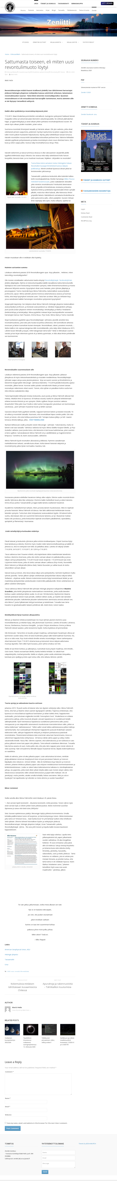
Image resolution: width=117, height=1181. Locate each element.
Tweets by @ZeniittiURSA (87, 1144)
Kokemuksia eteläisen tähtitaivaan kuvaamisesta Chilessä (22, 987)
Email (7, 1107)
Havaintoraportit (24, 72)
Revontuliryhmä (25, 971)
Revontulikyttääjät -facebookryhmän (58, 280)
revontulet (17, 971)
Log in (83, 209)
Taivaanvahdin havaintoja (96, 191)
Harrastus (39, 10)
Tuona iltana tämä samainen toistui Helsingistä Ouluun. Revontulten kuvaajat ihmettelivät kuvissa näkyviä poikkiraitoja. (51, 166)
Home (7, 54)
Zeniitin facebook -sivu (89, 114)
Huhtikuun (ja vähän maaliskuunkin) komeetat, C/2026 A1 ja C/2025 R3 (67, 1041)
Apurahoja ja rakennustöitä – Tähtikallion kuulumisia (58, 985)
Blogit (54, 10)
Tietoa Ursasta (84, 10)
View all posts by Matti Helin (21, 1010)
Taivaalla (61, 10)
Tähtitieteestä (72, 10)
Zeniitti (94, 9)
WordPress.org (86, 221)
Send (45, 1172)
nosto (12, 971)
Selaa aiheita (55, 42)
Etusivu (23, 10)
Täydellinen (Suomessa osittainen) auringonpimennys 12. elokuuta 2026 (29, 1042)
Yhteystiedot (88, 42)
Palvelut (31, 10)
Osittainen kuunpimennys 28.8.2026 (10, 1040)
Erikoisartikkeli (15, 54)
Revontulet (54, 72)
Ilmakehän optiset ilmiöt (40, 72)
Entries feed (85, 213)
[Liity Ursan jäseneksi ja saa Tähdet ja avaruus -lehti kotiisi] (96, 171)
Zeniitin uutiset (39, 42)
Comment (9, 1072)
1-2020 (8, 971)
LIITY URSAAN (107, 3)
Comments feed (86, 217)
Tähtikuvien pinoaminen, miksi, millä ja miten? (48, 1040)
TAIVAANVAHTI (63, 4)
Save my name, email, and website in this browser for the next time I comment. (37, 1123)
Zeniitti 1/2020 (86, 92)
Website (8, 1115)
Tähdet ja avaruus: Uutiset (96, 180)
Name (8, 1098)
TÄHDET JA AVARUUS (48, 4)
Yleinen (62, 72)
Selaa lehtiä (72, 42)
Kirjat (47, 10)
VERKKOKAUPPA (77, 4)
